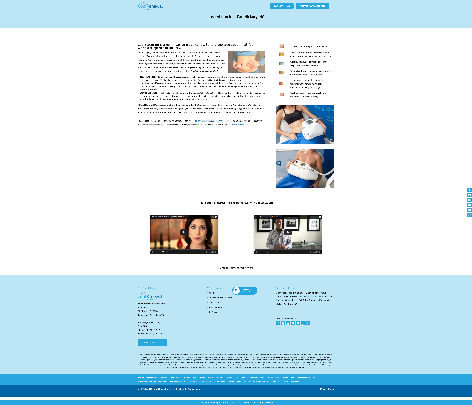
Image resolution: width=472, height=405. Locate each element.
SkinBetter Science (218, 381)
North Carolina (237, 124)
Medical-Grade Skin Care (259, 381)
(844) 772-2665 (283, 6)
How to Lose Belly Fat (306, 377)
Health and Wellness (291, 381)
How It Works (175, 377)
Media (202, 377)
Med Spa (276, 381)
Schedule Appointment (312, 6)
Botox (231, 381)
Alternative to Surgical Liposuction (152, 381)
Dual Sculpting (288, 377)
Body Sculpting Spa (256, 377)
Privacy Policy (215, 307)
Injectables (241, 381)
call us (189, 112)
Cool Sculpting (273, 377)
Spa (237, 377)
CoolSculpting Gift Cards (220, 297)
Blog (243, 377)
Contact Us (214, 302)
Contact (229, 377)
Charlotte (206, 120)
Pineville (203, 124)
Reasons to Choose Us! (247, 291)
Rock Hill (228, 120)
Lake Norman (217, 120)
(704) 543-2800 (156, 314)
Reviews (213, 312)
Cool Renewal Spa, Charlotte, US (161, 389)
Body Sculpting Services (147, 377)
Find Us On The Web (286, 318)
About (212, 292)
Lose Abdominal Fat (177, 381)
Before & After (190, 377)
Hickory (197, 120)
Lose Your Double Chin (198, 381)
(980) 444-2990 (156, 333)
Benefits (163, 377)
